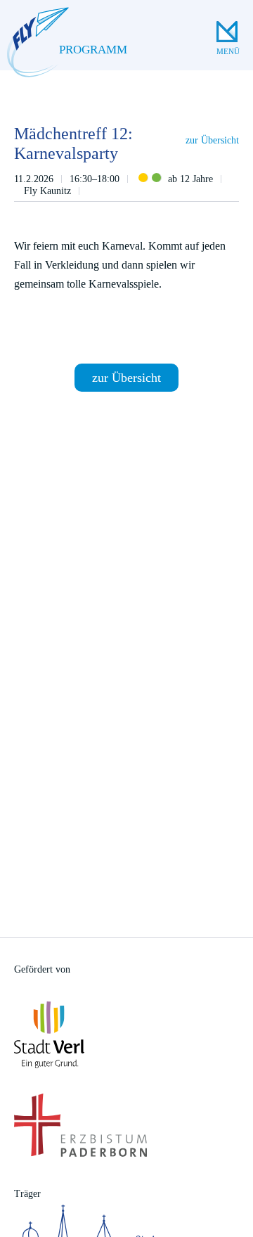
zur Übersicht (212, 140)
